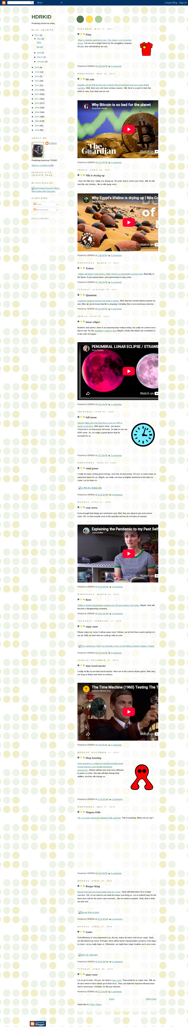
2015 (37, 81)
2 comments (116, 455)
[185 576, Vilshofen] (88, 955)
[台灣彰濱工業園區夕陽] (89, 488)
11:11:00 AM (102, 919)
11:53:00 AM (102, 799)
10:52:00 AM (103, 962)
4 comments (117, 613)
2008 (37, 112)
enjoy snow (92, 626)
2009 (37, 108)
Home (111, 999)
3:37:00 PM (102, 873)
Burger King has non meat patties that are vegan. (99, 892)
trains (89, 932)
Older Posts (151, 999)
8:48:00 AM (102, 745)
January (41, 61)
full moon (91, 417)
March (40, 57)
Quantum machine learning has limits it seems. (98, 301)
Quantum (91, 295)
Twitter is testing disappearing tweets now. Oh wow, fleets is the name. (108, 605)
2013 (37, 90)
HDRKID (53, 143)
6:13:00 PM (102, 309)
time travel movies (96, 666)
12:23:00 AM (103, 587)
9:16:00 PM (102, 653)
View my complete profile (43, 165)
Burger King (93, 886)
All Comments (42, 210)
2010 (37, 103)
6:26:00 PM (102, 66)
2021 (37, 35)
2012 (37, 94)
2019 (37, 72)
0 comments (116, 66)
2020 (37, 67)
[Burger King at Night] (88, 912)
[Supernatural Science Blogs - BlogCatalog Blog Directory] (48, 191)
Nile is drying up (95, 175)
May (39, 39)
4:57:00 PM (102, 455)
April (39, 53)
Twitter (90, 268)
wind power (92, 468)
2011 (37, 99)
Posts (38, 204)
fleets (88, 600)
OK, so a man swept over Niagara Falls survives (99, 818)
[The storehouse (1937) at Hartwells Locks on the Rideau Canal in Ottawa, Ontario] (116, 646)
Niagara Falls (93, 812)
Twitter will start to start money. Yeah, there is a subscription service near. (110, 274)
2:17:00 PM (102, 162)
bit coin (90, 79)
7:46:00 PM (102, 282)
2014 (37, 85)
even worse (91, 508)
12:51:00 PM (103, 613)
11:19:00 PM (102, 495)
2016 (37, 76)
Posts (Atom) (96, 1004)
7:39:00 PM (102, 255)
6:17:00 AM (102, 991)
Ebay (88, 34)
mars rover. (117, 980)
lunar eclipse (93, 322)
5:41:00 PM (102, 404)
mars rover (92, 974)
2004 (37, 130)
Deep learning (93, 758)
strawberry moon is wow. (106, 331)
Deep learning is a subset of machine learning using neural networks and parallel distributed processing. (100, 766)
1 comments (116, 404)
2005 (37, 126)
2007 (37, 117)
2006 (37, 121)
